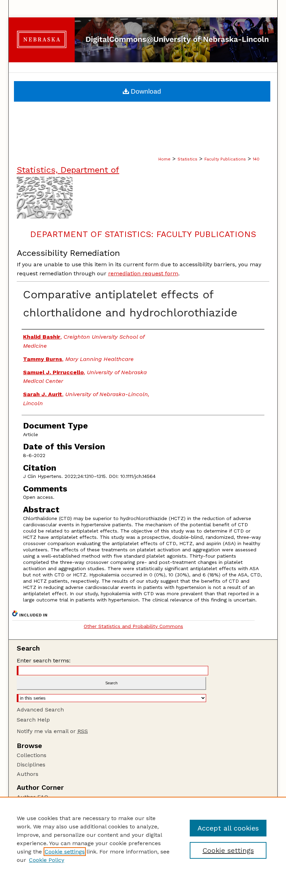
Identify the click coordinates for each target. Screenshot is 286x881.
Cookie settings (65, 851)
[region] (143, 839)
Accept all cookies (228, 828)
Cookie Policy (46, 860)
